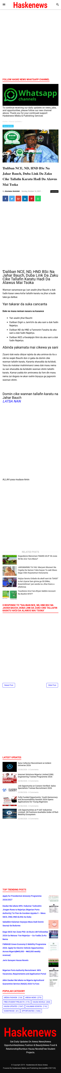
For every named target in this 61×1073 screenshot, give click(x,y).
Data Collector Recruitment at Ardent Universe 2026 (34, 764)
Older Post (52, 685)
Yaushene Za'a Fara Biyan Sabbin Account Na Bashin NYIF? (37, 592)
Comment (54, 191)
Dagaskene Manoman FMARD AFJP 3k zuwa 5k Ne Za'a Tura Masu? (37, 557)
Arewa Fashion (10, 998)
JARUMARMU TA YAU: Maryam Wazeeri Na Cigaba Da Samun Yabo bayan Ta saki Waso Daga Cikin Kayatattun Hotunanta (37, 570)
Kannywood (9, 1011)
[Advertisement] (30, 44)
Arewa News (30, 998)
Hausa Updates (8, 126)
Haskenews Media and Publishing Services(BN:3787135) (34, 1068)
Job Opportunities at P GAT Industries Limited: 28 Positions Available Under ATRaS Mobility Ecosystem (38, 812)
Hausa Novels (39, 1002)
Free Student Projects (14, 1002)
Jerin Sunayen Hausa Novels (15, 960)
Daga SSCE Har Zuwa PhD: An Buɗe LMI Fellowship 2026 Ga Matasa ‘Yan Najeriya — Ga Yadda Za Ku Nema (25, 935)
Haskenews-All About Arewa (37, 1065)
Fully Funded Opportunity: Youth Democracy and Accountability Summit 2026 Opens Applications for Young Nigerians (38, 799)
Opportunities (28, 1011)
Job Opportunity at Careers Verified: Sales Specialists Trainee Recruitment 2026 (37, 787)
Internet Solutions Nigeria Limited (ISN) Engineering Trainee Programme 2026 (35, 775)
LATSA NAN (12, 401)
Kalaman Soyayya (34, 1006)
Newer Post (8, 685)
